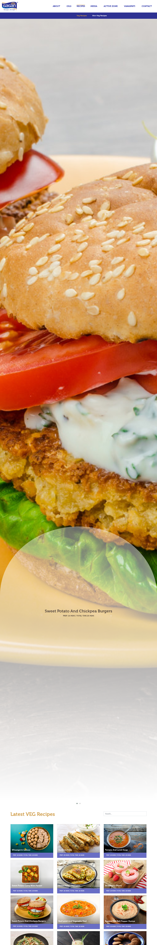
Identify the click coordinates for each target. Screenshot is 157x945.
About (56, 6)
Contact (147, 6)
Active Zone (111, 6)
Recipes (81, 6)
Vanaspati (129, 6)
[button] (77, 803)
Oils (69, 6)
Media (94, 6)
